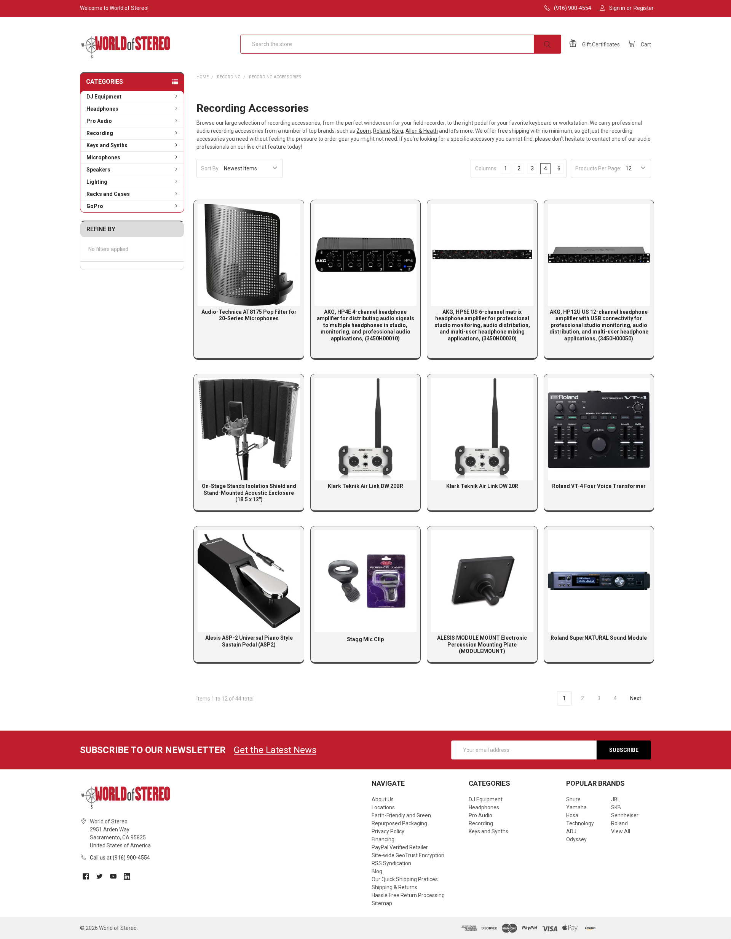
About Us (383, 799)
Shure (573, 799)
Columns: (486, 168)
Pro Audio (99, 121)
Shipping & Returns (394, 887)
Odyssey (576, 839)
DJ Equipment (103, 97)
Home (202, 77)
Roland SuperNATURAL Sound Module (599, 638)
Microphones (103, 157)
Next (636, 698)
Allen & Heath (421, 131)
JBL (615, 799)
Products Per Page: (598, 168)
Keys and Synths (107, 145)
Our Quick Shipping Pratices (405, 879)
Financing (383, 839)
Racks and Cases (108, 194)
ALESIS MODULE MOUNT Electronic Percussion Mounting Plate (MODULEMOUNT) (482, 644)
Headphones (102, 109)
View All (620, 831)
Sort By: (210, 168)
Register (644, 8)
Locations (383, 807)
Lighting (96, 182)
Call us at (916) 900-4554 (120, 858)
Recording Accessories (275, 77)
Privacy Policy (388, 831)
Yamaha (576, 807)
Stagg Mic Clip (365, 639)
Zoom (363, 131)
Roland (381, 131)
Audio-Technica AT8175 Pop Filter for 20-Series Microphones (249, 315)
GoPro (94, 206)
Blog (377, 871)
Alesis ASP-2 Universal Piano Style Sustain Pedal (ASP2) (249, 641)
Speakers (98, 170)
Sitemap (382, 903)
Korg (397, 131)
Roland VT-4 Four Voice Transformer (599, 486)
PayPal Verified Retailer (400, 847)
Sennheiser (624, 815)
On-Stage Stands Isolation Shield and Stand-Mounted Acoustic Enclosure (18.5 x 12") (249, 492)
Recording (99, 133)
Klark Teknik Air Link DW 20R (482, 486)
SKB (616, 807)
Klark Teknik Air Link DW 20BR (365, 486)
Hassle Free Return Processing (408, 895)
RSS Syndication (391, 863)
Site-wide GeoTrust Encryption (408, 855)
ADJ (571, 831)
